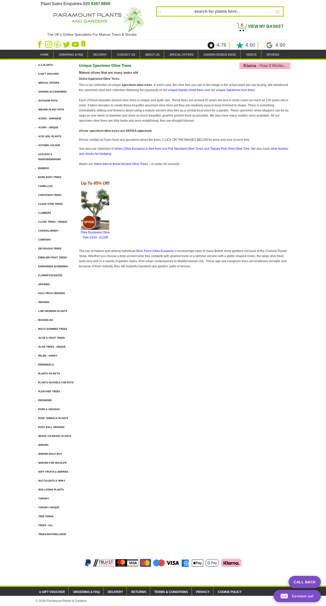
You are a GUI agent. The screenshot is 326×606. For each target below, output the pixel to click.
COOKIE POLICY (230, 592)
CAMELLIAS (45, 186)
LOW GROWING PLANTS (52, 311)
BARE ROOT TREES (49, 177)
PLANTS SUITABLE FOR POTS (56, 382)
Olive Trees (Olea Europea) (155, 251)
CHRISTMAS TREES (49, 195)
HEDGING (43, 302)
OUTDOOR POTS (48, 100)
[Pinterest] (57, 44)
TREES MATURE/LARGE (52, 534)
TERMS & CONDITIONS (171, 592)
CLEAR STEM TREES (50, 204)
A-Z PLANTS (45, 65)
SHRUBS (43, 445)
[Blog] (84, 44)
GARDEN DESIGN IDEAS (219, 54)
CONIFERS (44, 239)
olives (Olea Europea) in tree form (138, 148)
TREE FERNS (45, 516)
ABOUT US (152, 54)
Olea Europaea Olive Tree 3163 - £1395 (95, 210)
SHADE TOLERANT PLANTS (54, 436)
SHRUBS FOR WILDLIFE (52, 463)
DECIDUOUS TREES (49, 248)
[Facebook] (40, 44)
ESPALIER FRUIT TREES (52, 257)
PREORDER (45, 400)
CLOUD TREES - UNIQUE (52, 222)
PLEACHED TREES (49, 391)
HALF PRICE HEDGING (51, 293)
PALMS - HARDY (47, 356)
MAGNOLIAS (45, 320)
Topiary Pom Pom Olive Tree (230, 148)
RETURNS (138, 592)
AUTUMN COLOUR (49, 145)
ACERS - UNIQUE (48, 127)
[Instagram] (49, 44)
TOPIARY (43, 498)
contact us (96, 140)
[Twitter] (66, 44)
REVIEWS (273, 54)
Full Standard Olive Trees (185, 148)
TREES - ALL (45, 525)
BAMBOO (43, 168)
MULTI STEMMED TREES (52, 329)
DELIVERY (100, 54)
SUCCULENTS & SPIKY (51, 480)
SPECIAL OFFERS (181, 54)
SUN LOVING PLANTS (51, 489)
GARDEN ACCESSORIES (52, 92)
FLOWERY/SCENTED (50, 275)
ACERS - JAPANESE (49, 118)
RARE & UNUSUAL (49, 409)
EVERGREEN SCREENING (53, 266)
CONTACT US (126, 54)
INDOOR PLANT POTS (51, 109)
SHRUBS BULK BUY (50, 454)
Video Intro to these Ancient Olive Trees (121, 164)
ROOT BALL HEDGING (51, 427)
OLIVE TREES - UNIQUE (52, 347)
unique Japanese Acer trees (235, 90)
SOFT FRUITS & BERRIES (53, 472)
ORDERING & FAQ (71, 54)
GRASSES (44, 284)
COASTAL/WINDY (48, 231)
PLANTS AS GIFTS (49, 373)
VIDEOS (251, 54)
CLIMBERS (44, 213)
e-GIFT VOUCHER (52, 592)
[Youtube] (75, 44)
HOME (44, 54)
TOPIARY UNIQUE (48, 507)
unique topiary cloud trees (186, 90)
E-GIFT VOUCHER (48, 74)
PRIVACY (203, 592)
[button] (297, 596)
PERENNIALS (46, 364)
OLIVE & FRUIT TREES (51, 338)
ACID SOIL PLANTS (49, 136)
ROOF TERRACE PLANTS (53, 418)
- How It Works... (265, 66)
